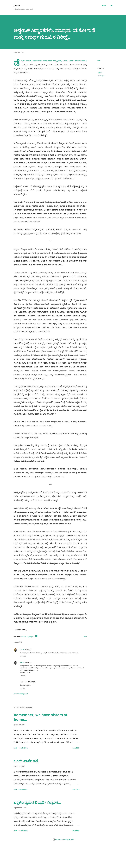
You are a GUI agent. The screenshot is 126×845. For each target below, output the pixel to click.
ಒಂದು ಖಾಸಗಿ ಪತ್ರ (26, 760)
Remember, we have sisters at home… (40, 717)
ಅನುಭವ (99, 72)
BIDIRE (22, 662)
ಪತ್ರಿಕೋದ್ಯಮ (100, 75)
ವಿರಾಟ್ (16, 5)
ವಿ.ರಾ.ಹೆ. (22, 649)
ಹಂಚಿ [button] (98, 60)
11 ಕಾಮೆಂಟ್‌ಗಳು (23, 831)
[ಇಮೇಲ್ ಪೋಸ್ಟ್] (36, 637)
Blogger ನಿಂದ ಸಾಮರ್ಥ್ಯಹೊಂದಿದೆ (64, 839)
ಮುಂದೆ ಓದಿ (76, 748)
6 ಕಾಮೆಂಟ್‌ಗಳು (23, 789)
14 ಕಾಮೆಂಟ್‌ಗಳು (23, 748)
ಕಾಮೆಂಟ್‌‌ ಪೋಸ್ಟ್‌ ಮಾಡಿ (21, 694)
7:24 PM (23, 676)
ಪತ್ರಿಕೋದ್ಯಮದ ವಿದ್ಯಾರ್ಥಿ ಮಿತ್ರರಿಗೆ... (37, 802)
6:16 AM (22, 689)
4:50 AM (23, 656)
